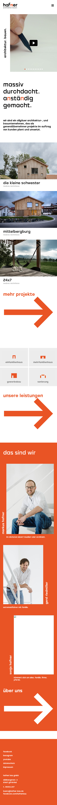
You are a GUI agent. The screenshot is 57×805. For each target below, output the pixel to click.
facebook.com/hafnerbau (14, 794)
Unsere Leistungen (23, 395)
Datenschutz (9, 763)
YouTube (7, 759)
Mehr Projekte (19, 294)
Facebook (7, 752)
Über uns (12, 690)
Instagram (8, 756)
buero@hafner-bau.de (13, 791)
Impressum (8, 767)
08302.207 (9, 787)
